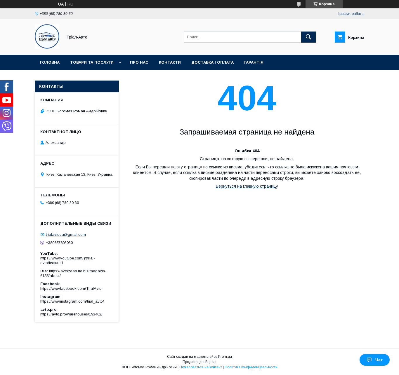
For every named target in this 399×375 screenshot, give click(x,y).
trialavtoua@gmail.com (66, 234)
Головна (50, 62)
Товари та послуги (92, 62)
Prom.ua (225, 357)
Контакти (170, 62)
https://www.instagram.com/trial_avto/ (72, 301)
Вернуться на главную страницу (247, 186)
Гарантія (253, 62)
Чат (379, 359)
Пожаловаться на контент (200, 367)
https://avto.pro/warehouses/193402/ (71, 314)
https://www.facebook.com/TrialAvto (71, 288)
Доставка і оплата (212, 62)
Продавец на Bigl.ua (199, 362)
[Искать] (308, 37)
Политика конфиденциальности (251, 367)
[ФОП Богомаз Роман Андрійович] (47, 47)
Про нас (139, 62)
